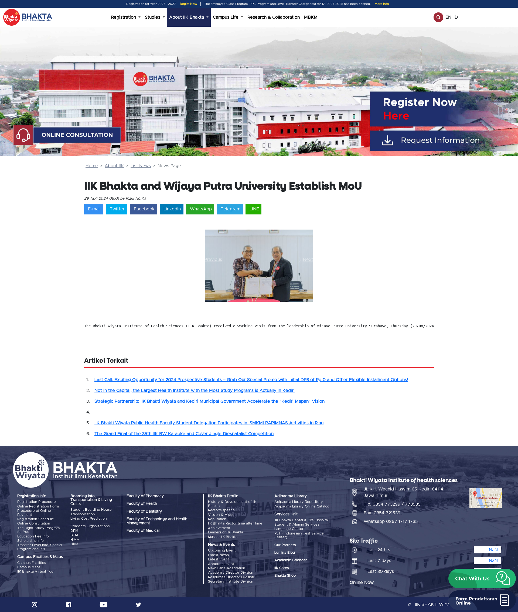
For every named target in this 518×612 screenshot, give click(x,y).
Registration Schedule (35, 519)
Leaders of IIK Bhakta (225, 532)
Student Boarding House (91, 510)
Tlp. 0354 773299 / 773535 (392, 504)
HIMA (74, 540)
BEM (74, 535)
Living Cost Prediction (88, 518)
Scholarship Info (30, 541)
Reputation (217, 519)
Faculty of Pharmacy (145, 496)
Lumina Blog (284, 552)
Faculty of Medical (143, 531)
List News (141, 166)
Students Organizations (90, 526)
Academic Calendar (290, 560)
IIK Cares (281, 568)
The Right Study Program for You (38, 530)
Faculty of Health (142, 504)
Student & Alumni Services (296, 524)
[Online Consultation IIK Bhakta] (67, 135)
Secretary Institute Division (230, 581)
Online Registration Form (38, 506)
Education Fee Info (33, 536)
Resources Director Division (231, 577)
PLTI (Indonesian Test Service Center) (299, 535)
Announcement (221, 564)
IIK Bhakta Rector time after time (235, 523)
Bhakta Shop (285, 575)
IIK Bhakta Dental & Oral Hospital (301, 520)
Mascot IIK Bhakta (222, 537)
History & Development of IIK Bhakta (232, 503)
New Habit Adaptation (226, 568)
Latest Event (218, 559)
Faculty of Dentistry (144, 511)
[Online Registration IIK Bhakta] (445, 109)
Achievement (219, 528)
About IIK (114, 166)
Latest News (218, 555)
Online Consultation (33, 523)
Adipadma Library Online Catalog (301, 506)
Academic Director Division (230, 572)
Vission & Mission (222, 515)
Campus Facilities (31, 563)
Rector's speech (221, 510)
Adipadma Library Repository (298, 502)
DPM (74, 531)
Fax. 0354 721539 (382, 513)
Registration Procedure (36, 502)
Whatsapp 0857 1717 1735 (391, 521)
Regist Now (188, 3)
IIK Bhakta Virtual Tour (36, 571)
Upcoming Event (222, 550)
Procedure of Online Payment (34, 512)
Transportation (82, 514)
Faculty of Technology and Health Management (157, 521)
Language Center (289, 529)
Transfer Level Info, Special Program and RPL (39, 547)
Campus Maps (28, 567)
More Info (382, 3)
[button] (213, 260)
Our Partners (285, 545)
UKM (74, 544)
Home (92, 166)
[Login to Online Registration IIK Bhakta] (445, 141)
